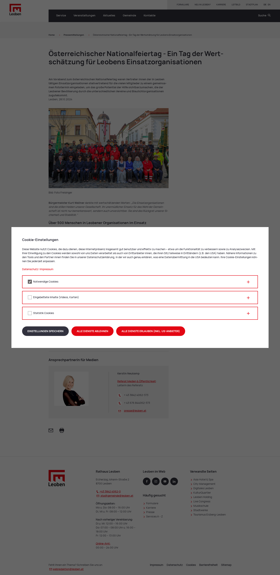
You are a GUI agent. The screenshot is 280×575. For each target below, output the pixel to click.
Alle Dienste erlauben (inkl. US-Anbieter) (151, 331)
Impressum (46, 269)
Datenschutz (30, 269)
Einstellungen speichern (45, 331)
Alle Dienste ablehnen (92, 331)
